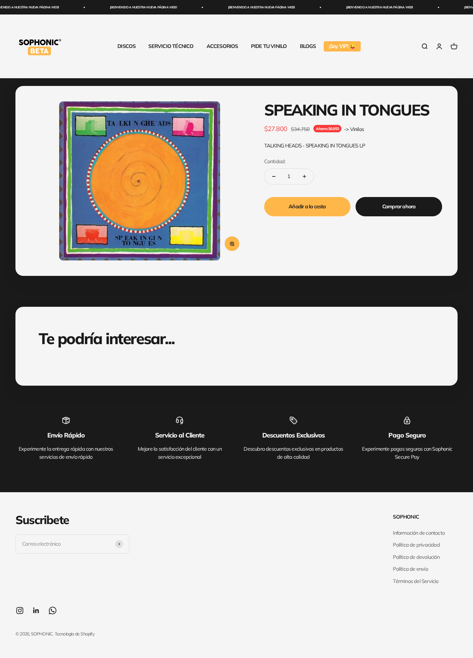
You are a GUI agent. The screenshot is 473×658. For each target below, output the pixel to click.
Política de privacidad (416, 544)
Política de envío (410, 569)
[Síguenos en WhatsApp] (52, 610)
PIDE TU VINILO (269, 46)
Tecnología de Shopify (74, 634)
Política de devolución (416, 557)
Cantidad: (275, 161)
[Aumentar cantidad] (304, 176)
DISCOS (126, 46)
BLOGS (308, 46)
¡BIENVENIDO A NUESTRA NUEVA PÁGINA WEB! (135, 7)
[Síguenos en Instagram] (19, 610)
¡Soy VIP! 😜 (342, 46)
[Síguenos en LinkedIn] (36, 610)
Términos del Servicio (415, 581)
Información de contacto (419, 533)
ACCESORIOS (222, 46)
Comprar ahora (399, 206)
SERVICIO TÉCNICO (170, 46)
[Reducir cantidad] (273, 176)
